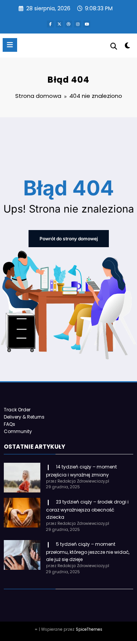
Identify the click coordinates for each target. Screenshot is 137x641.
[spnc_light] (127, 47)
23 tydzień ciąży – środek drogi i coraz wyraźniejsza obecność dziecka (87, 509)
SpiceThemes (89, 629)
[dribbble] (68, 24)
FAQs (9, 424)
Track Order (17, 409)
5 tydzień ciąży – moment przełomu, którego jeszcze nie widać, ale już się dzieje (87, 552)
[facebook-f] (50, 24)
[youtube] (86, 24)
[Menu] (10, 45)
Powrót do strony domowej (69, 238)
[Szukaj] (113, 46)
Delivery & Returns (24, 417)
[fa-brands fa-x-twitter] (59, 24)
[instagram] (77, 24)
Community (18, 431)
